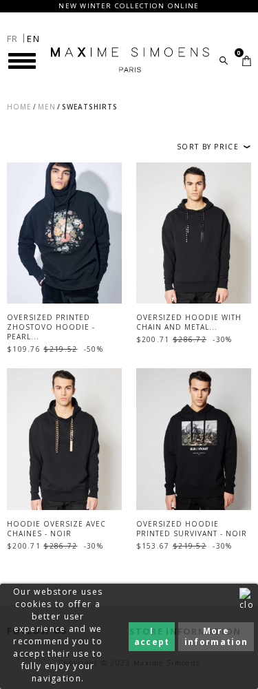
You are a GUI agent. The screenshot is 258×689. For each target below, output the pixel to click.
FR (13, 38)
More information (216, 636)
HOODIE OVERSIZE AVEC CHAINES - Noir (56, 528)
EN (33, 38)
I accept (152, 636)
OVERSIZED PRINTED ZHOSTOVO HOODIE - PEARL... (51, 326)
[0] (246, 61)
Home (19, 107)
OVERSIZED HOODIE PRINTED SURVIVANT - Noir (191, 528)
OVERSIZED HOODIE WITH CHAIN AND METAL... (188, 322)
